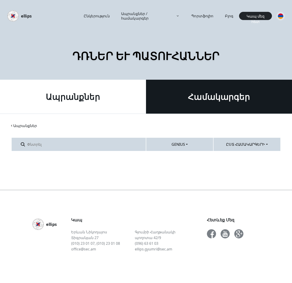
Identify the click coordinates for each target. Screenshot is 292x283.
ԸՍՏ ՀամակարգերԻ (245, 144)
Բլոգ (229, 16)
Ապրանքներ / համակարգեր (135, 16)
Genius (178, 144)
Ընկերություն (97, 16)
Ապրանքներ (73, 96)
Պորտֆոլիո (202, 16)
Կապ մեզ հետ (255, 17)
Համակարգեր (219, 96)
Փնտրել (134, 144)
